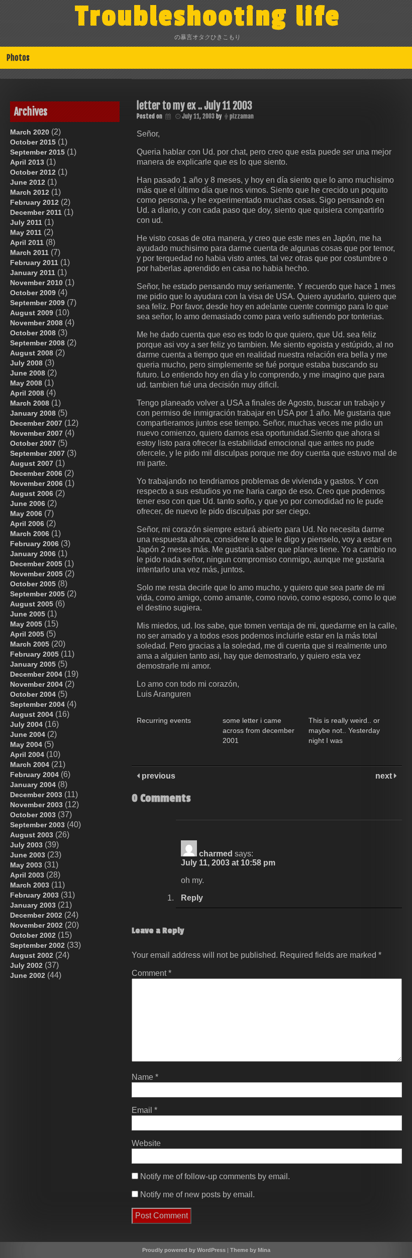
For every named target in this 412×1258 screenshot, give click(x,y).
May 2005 (26, 624)
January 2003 (33, 905)
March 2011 (29, 252)
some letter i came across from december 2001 (258, 730)
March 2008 (29, 403)
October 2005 (33, 584)
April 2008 (27, 393)
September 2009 (37, 303)
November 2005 (36, 574)
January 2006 (33, 554)
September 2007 (37, 453)
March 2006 (29, 534)
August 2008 (31, 353)
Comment (151, 973)
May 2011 (26, 232)
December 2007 (36, 423)
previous (157, 776)
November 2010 (36, 283)
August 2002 (31, 955)
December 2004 (36, 674)
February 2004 (34, 775)
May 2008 (26, 383)
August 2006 (31, 493)
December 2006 (36, 473)
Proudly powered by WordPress (184, 1250)
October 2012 (33, 172)
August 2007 (31, 463)
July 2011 (26, 222)
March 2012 (29, 192)
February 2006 (34, 544)
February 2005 (34, 654)
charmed (216, 853)
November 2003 (36, 805)
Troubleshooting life (208, 16)
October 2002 (33, 935)
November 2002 (36, 925)
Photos (18, 58)
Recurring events (164, 720)
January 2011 (32, 273)
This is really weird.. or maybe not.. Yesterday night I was (344, 730)
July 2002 (26, 965)
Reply (192, 898)
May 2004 (26, 744)
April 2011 (27, 242)
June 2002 (27, 975)
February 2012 (34, 202)
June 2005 (27, 614)
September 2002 (37, 945)
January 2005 (33, 664)
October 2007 (33, 443)
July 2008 (26, 363)
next (384, 776)
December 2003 (36, 795)
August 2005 (31, 604)
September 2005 (37, 594)
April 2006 (27, 524)
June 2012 (27, 182)
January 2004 (33, 785)
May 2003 (26, 865)
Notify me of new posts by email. (197, 1194)
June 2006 (27, 503)
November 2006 (36, 483)
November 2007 (36, 433)
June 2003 (27, 855)
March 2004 (29, 765)
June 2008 (27, 373)
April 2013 (27, 162)
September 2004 (37, 704)
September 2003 (37, 825)
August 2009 (31, 313)
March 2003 (29, 885)
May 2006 (26, 514)
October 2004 (33, 694)
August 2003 (31, 835)
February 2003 (34, 895)
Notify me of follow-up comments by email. (215, 1176)
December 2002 (36, 915)
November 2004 (36, 684)
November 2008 (36, 323)
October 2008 (33, 333)
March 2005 (29, 644)
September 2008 (37, 343)
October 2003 (33, 815)
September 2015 (37, 152)
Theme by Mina (250, 1250)
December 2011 (36, 212)
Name (145, 1077)
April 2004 (27, 754)
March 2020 (29, 132)
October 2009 (33, 293)
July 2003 (26, 845)
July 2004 (26, 724)
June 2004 (27, 734)
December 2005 (36, 564)
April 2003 (27, 875)
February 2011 (34, 263)
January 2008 (33, 413)
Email (144, 1110)
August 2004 (31, 714)
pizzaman (242, 116)
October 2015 (33, 142)
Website (146, 1143)
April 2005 (27, 634)
